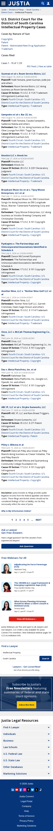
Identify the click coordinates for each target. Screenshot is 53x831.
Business (8, 740)
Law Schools (10, 747)
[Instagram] (24, 789)
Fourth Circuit (16, 99)
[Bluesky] (32, 789)
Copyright (36, 235)
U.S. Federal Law (12, 753)
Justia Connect (26, 796)
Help (26, 811)
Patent (4, 42)
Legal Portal (26, 801)
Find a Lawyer (9, 646)
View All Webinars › (26, 619)
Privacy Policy (26, 821)
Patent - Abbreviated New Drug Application (23, 45)
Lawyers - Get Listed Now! (26, 666)
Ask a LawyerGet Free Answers (11, 531)
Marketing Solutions (15, 773)
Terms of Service (26, 816)
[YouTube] (16, 789)
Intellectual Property (18, 105)
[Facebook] (20, 789)
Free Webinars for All (13, 557)
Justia (30, 784)
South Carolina (32, 99)
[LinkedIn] (12, 789)
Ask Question (26, 546)
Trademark (7, 48)
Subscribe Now (26, 704)
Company (26, 806)
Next (39, 519)
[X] (36, 789)
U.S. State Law (11, 760)
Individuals (9, 734)
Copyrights (7, 39)
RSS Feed (31, 66)
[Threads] (28, 789)
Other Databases (13, 767)
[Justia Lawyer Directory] (40, 789)
